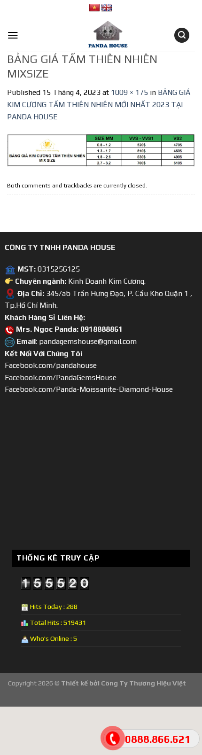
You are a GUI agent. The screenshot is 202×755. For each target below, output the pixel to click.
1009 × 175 (129, 92)
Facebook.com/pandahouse (51, 365)
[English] (106, 8)
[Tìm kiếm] (181, 35)
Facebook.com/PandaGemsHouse (61, 377)
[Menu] (13, 35)
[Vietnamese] (94, 8)
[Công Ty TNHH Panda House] (101, 35)
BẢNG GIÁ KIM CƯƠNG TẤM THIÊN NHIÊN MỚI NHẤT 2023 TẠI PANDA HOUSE (98, 104)
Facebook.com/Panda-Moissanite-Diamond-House (89, 389)
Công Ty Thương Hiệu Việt (143, 683)
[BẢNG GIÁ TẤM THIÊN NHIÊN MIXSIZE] (101, 149)
